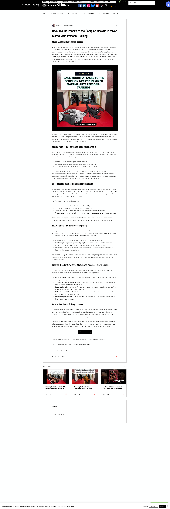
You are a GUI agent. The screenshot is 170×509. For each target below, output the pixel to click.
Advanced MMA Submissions (61, 339)
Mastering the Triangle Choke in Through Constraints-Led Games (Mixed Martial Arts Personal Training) (84, 388)
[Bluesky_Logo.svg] (93, 5)
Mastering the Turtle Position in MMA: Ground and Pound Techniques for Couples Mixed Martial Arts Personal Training (56, 388)
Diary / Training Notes (89, 13)
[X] (114, 5)
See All (125, 366)
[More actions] (117, 25)
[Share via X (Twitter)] (57, 351)
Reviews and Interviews (74, 13)
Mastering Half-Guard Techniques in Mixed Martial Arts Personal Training (113, 388)
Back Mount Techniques (79, 339)
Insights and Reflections (57, 13)
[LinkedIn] (84, 5)
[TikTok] (101, 5)
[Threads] (106, 5)
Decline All (153, 506)
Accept (162, 506)
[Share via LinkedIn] (62, 351)
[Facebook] (80, 5)
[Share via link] (66, 351)
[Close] (168, 506)
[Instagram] (88, 5)
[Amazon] (110, 5)
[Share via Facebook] (53, 351)
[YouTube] (97, 5)
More (114, 13)
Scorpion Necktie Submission (97, 339)
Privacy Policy (70, 506)
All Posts (45, 13)
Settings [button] (145, 506)
